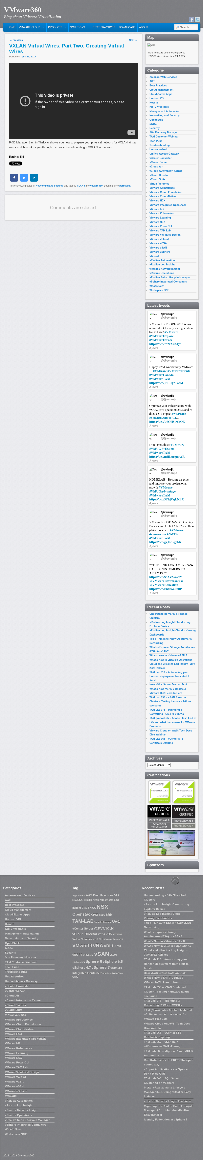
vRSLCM (88, 954)
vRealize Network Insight (164, 268)
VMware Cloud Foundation (165, 192)
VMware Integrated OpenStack (167, 204)
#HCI (172, 417)
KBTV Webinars (159, 106)
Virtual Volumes (159, 183)
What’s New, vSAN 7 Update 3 (167, 688)
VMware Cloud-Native (162, 196)
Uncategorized (158, 149)
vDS (109, 934)
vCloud (107, 928)
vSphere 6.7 (81, 967)
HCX (86, 900)
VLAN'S (81, 185)
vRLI (108, 945)
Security (154, 128)
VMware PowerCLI (160, 226)
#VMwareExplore (161, 336)
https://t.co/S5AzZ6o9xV (165, 577)
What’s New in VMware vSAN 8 (168, 655)
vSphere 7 (100, 967)
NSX (102, 906)
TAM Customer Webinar (163, 136)
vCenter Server (158, 162)
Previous (16, 40)
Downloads (127, 27)
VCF (97, 928)
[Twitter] (197, 19)
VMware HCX (157, 200)
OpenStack (156, 119)
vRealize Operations (161, 273)
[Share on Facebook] (14, 180)
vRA (98, 945)
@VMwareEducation (163, 584)
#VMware (171, 332)
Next (133, 40)
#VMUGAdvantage (162, 491)
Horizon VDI (156, 98)
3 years (153, 348)
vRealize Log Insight (162, 264)
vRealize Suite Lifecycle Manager (169, 277)
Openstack (82, 914)
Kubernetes (106, 899)
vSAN (101, 954)
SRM (109, 914)
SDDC (153, 123)
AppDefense (78, 895)
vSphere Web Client (113, 973)
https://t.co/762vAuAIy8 (165, 344)
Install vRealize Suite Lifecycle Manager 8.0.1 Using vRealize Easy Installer (167, 1092)
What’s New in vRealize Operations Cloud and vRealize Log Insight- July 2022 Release (172, 663)
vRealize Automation (162, 260)
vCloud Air (156, 166)
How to (153, 102)
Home (11, 27)
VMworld (154, 256)
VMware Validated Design (165, 234)
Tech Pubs (155, 140)
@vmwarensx (174, 581)
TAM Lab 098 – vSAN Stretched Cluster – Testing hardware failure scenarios (170, 701)
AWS (152, 81)
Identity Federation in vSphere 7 (165, 1119)
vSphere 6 (92, 961)
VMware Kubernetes (161, 213)
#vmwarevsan (158, 417)
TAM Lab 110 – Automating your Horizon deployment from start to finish (169, 676)
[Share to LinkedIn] (34, 180)
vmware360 (96, 185)
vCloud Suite (157, 179)
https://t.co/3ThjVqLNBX (166, 499)
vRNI (117, 946)
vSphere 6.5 (113, 962)
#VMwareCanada (161, 374)
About (143, 27)
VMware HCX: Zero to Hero (165, 693)
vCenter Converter (160, 158)
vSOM (113, 954)
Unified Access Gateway (164, 153)
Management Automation (164, 111)
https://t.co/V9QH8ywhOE (167, 421)
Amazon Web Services (163, 76)
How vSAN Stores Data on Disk (168, 684)
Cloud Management (161, 89)
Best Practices (104, 27)
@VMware (156, 581)
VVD (75, 977)
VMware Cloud (28, 28)
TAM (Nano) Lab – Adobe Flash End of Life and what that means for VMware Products (172, 722)
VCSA (101, 934)
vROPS (77, 954)
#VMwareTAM (159, 378)
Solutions (77, 28)
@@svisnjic (169, 317)
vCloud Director (159, 175)
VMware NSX (157, 222)
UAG (116, 922)
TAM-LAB (83, 921)
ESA (74, 900)
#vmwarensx (157, 534)
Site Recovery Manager (163, 132)
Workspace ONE (159, 290)
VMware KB (156, 209)
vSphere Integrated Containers (168, 281)
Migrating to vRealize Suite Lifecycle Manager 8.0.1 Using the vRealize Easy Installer (168, 1110)
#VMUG (155, 448)
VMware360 (22, 10)
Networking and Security (49, 185)
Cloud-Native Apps (160, 94)
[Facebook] (191, 19)
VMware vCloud (159, 239)
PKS (96, 914)
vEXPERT (117, 934)
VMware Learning (160, 217)
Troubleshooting (159, 145)
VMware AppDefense (162, 187)
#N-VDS (172, 534)
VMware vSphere (159, 251)
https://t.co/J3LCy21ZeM (166, 382)
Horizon (94, 899)
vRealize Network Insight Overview (167, 1101)
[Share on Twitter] (24, 180)
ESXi (80, 899)
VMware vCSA (158, 243)
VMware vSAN (158, 247)
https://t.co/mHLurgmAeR (167, 456)
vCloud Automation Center (165, 170)
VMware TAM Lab (160, 230)
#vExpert (168, 448)
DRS (116, 895)
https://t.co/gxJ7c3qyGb (165, 542)
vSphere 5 (77, 962)
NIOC (93, 907)
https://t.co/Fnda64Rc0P (165, 588)
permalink (125, 185)
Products (54, 28)
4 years (153, 503)
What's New (156, 285)
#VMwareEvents (160, 340)
